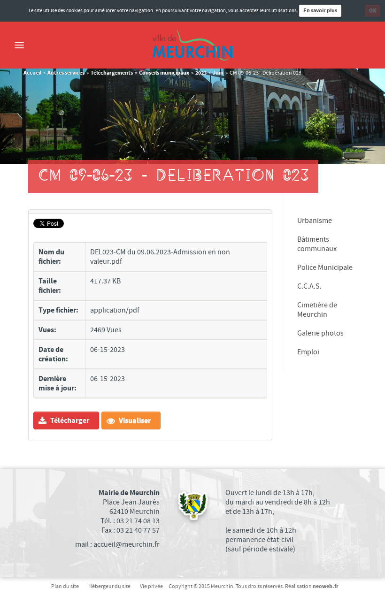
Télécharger (69, 420)
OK (372, 11)
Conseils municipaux (164, 73)
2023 (201, 73)
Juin (218, 73)
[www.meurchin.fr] (192, 45)
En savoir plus (320, 11)
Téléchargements (112, 73)
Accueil (32, 73)
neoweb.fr (326, 586)
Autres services (66, 73)
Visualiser (134, 420)
